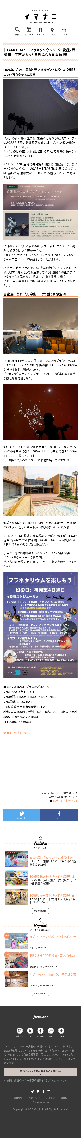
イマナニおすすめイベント (65, 801)
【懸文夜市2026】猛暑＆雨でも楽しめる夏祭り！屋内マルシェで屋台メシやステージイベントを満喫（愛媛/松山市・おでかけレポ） (52, 955)
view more (40, 911)
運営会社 (18, 1097)
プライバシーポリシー (40, 1102)
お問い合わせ (34, 1097)
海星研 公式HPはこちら (19, 732)
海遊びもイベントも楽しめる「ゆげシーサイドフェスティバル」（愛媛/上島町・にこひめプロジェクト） (53, 936)
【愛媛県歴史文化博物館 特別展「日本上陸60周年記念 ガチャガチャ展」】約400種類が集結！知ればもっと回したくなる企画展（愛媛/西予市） (53, 895)
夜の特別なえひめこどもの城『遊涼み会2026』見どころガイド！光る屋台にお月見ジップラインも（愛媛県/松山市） (52, 857)
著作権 (64, 1097)
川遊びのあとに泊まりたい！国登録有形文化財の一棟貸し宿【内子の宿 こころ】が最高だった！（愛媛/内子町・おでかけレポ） (53, 974)
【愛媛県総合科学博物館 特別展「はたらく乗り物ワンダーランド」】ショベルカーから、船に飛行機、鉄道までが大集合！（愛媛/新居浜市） (52, 876)
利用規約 (50, 1097)
